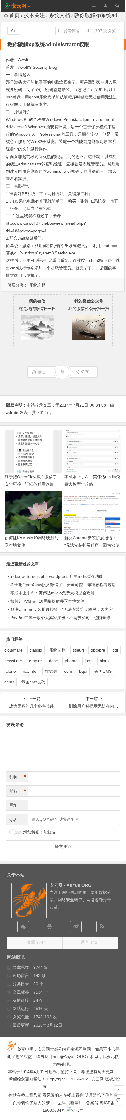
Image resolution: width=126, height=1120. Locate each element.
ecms (9, 682)
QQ (12, 819)
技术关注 (34, 15)
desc (53, 660)
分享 (85, 372)
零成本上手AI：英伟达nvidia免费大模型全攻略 (52, 593)
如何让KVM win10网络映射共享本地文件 (47, 601)
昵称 (17, 777)
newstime (13, 660)
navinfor (30, 671)
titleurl (78, 650)
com (68, 671)
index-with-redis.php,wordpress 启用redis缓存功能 (56, 576)
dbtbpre (98, 650)
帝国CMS (103, 671)
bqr (115, 650)
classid (36, 650)
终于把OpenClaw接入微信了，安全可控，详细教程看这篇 (63, 584)
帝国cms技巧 (33, 682)
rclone (10, 671)
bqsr (83, 671)
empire (35, 660)
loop (89, 660)
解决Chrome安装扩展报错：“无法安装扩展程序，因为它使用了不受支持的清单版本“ (91, 545)
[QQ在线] (49, 926)
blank (105, 660)
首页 (14, 15)
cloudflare (13, 650)
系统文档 (59, 15)
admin (12, 412)
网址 (13, 805)
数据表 (51, 671)
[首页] (118, 1079)
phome (71, 660)
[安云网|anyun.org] (75, 1110)
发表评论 (71, 31)
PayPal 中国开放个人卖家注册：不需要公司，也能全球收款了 (66, 617)
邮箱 (17, 791)
